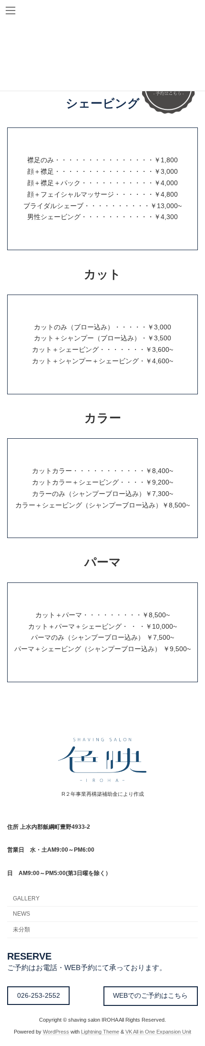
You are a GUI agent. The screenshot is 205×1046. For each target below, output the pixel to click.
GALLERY (26, 898)
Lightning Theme (100, 1032)
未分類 (21, 929)
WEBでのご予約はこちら (150, 995)
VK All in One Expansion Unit (158, 1032)
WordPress (56, 1032)
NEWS (21, 913)
